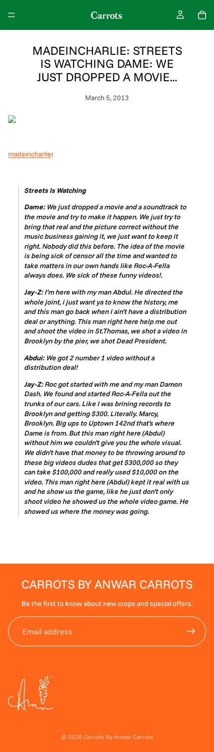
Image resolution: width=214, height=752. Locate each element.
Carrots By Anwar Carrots (118, 737)
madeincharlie (29, 154)
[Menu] (11, 14)
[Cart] (202, 15)
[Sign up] (191, 631)
